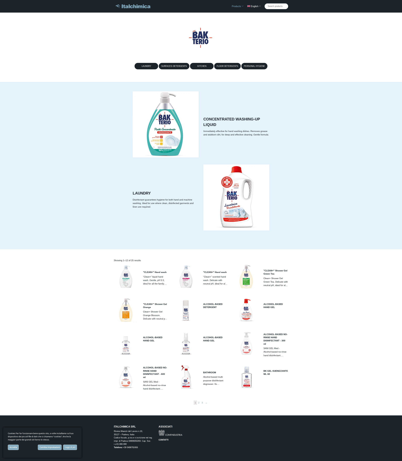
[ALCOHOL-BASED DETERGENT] (186, 310)
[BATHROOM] (186, 377)
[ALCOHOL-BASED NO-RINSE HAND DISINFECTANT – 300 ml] (246, 343)
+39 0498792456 (130, 447)
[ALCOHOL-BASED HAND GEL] (246, 310)
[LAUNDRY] (236, 197)
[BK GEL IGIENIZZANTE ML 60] (246, 377)
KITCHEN (201, 66)
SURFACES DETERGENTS (174, 66)
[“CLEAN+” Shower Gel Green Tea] (246, 276)
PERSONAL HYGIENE (254, 66)
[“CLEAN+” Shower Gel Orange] (126, 310)
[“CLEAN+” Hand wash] (126, 276)
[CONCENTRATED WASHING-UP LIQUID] (166, 124)
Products (236, 6)
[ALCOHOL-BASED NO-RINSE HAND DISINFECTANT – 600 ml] (126, 377)
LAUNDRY (146, 66)
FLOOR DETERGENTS (227, 66)
